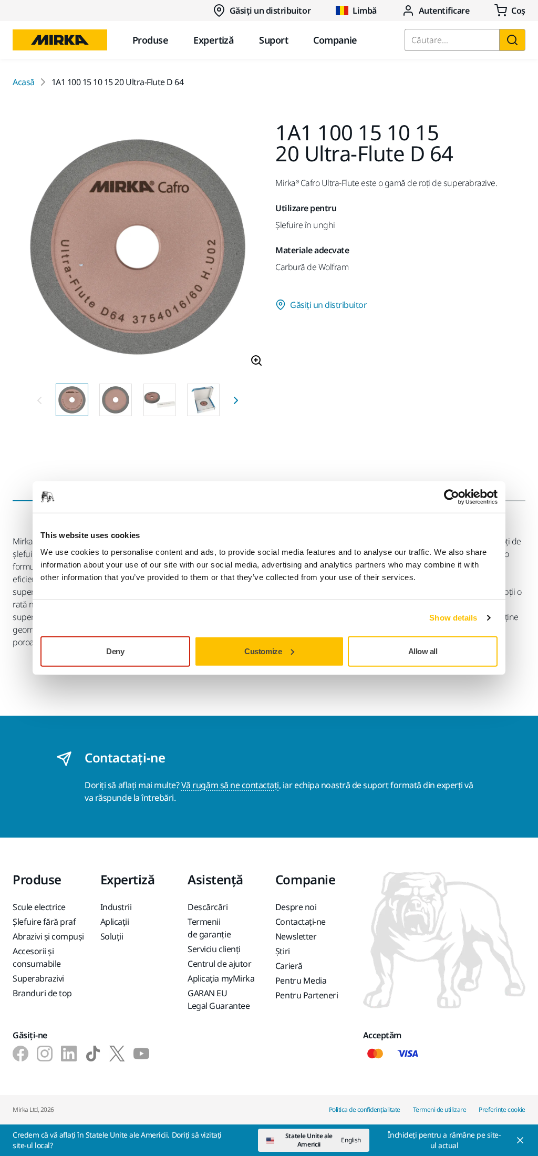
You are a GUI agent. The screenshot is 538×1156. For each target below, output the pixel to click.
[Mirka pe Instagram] (45, 1053)
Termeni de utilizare (439, 1109)
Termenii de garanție (209, 928)
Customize (263, 650)
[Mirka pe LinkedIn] (69, 1053)
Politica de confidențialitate (364, 1109)
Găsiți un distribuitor (270, 10)
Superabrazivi (38, 978)
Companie (335, 40)
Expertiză (213, 40)
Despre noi (295, 907)
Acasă (24, 82)
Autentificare (444, 10)
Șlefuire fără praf (44, 921)
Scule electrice (39, 907)
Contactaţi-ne (300, 921)
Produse (150, 40)
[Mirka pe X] (117, 1053)
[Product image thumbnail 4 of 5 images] (203, 400)
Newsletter (295, 936)
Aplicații (114, 921)
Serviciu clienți (214, 949)
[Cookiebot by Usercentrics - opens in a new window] (452, 497)
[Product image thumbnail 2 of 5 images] (115, 400)
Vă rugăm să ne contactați (230, 785)
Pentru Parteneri (306, 995)
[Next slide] (235, 400)
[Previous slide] (39, 400)
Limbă (365, 10)
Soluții (111, 936)
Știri (282, 951)
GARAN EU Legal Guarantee (219, 999)
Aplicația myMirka (221, 978)
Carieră (289, 966)
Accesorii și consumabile (37, 957)
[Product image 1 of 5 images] (138, 248)
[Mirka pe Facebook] (20, 1053)
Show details (453, 617)
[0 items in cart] (509, 10)
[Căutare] (512, 40)
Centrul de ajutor (219, 963)
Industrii (116, 907)
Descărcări (207, 907)
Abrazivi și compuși (48, 936)
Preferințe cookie (502, 1109)
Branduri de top (42, 993)
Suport (273, 40)
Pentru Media (300, 980)
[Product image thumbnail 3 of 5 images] (159, 400)
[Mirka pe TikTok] (93, 1053)
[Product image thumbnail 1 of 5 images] (72, 400)
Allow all (423, 650)
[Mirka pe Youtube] (141, 1053)
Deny (115, 650)
